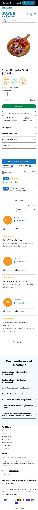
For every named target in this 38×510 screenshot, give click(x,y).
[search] (22, 20)
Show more (18, 342)
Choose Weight (7, 90)
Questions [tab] (24, 165)
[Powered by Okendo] (6, 172)
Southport (5, 466)
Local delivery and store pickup (15, 388)
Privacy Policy (6, 436)
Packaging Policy (9, 134)
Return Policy (6, 439)
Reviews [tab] (7, 165)
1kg (5, 94)
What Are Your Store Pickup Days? (16, 400)
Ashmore (13, 461)
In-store (5, 145)
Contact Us (5, 448)
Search (4, 433)
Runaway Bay (30, 463)
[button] (10, 87)
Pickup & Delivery (9, 139)
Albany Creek (6, 461)
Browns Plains (21, 461)
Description (6, 128)
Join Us (4, 430)
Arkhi (22, 508)
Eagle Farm (30, 461)
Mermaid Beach (6, 463)
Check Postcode (28, 3)
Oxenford (22, 463)
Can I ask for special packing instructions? (14, 373)
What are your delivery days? (14, 394)
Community (6, 445)
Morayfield (15, 463)
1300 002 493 (7, 8)
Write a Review (29, 172)
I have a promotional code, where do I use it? (17, 407)
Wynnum (12, 466)
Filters (20, 201)
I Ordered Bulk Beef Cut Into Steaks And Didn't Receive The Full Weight (17, 415)
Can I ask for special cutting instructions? (14, 381)
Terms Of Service (7, 442)
